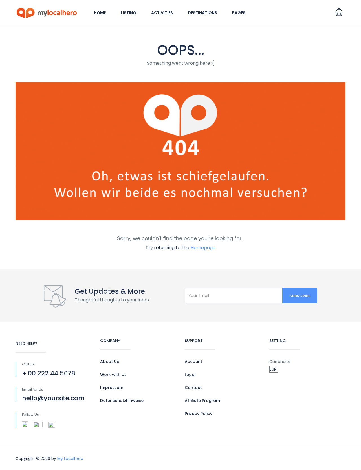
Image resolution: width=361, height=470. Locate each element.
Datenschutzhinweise (122, 400)
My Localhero (70, 458)
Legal (190, 374)
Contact (193, 387)
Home (100, 13)
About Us (109, 361)
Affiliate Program (202, 400)
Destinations (202, 13)
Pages (238, 13)
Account (193, 361)
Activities (162, 13)
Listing (128, 13)
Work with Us (113, 374)
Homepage (203, 247)
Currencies (280, 361)
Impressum (111, 387)
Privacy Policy (198, 413)
